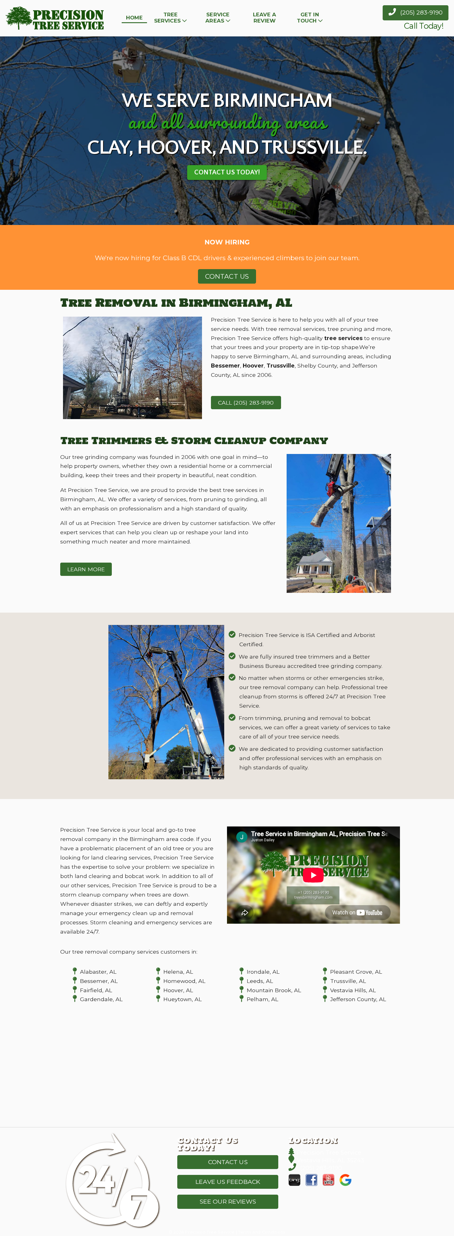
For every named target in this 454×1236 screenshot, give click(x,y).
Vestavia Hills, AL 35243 (330, 1160)
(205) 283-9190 (421, 12)
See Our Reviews (228, 1201)
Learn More (86, 569)
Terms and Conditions (261, 1232)
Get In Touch (308, 17)
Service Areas (217, 17)
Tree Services (167, 17)
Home (134, 18)
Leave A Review (264, 17)
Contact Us (227, 276)
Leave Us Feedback (227, 1181)
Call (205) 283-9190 (246, 402)
